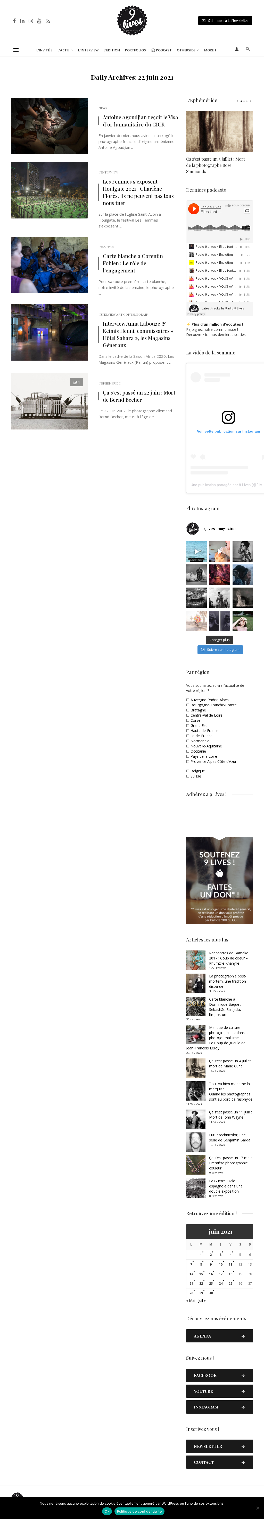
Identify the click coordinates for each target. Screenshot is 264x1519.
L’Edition (112, 50)
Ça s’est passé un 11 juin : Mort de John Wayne (230, 1115)
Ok (107, 1511)
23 (211, 1283)
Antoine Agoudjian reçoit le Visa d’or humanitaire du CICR (140, 121)
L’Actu (63, 50)
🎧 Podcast (161, 50)
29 (201, 1293)
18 (230, 1274)
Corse (195, 720)
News (102, 108)
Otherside (186, 50)
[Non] (257, 1508)
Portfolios (135, 50)
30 (211, 1293)
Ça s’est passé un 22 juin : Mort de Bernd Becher (139, 396)
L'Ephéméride (109, 383)
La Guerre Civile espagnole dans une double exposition (226, 1186)
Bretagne (198, 710)
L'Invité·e (106, 247)
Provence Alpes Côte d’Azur (213, 761)
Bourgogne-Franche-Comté (214, 704)
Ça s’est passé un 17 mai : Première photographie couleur (230, 1162)
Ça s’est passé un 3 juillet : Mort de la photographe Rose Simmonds (215, 165)
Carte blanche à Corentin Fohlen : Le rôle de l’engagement (133, 263)
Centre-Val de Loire (206, 715)
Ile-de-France (201, 735)
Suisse (196, 776)
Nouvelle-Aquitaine (206, 746)
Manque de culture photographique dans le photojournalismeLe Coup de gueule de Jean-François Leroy (217, 1037)
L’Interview (88, 50)
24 (220, 1283)
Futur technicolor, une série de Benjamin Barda (229, 1137)
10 (220, 1264)
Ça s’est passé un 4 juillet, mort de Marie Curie (230, 1063)
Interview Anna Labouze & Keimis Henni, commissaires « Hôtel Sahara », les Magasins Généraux (138, 334)
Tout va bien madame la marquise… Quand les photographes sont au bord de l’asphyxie (230, 1091)
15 (201, 1274)
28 (191, 1293)
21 (191, 1283)
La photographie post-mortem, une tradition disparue (227, 981)
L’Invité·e (44, 50)
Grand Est (199, 725)
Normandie (200, 740)
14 (191, 1274)
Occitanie (198, 751)
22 (201, 1283)
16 (211, 1274)
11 (230, 1264)
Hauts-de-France (204, 730)
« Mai (190, 1300)
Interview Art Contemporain (123, 314)
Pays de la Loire (204, 756)
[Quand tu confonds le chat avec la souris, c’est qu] (219, 551)
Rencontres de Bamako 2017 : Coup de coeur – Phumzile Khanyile (229, 958)
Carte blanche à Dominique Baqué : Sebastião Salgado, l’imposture (225, 1007)
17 (220, 1274)
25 (230, 1283)
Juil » (202, 1300)
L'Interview (108, 172)
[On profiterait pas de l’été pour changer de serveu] (196, 551)
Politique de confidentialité (139, 1511)
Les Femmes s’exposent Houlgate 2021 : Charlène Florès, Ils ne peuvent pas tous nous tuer (138, 192)
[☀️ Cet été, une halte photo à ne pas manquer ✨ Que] (243, 551)
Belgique (198, 770)
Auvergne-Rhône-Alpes (210, 699)
